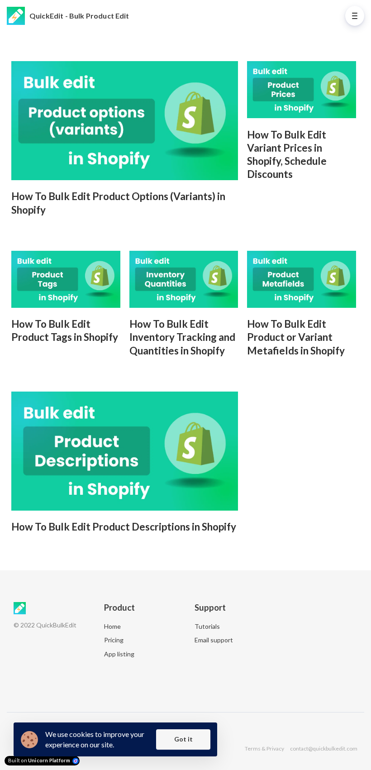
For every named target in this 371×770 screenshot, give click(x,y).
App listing (119, 654)
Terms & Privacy (264, 748)
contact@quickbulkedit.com (323, 748)
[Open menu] (354, 16)
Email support (214, 640)
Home (112, 626)
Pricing (114, 640)
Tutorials (207, 626)
